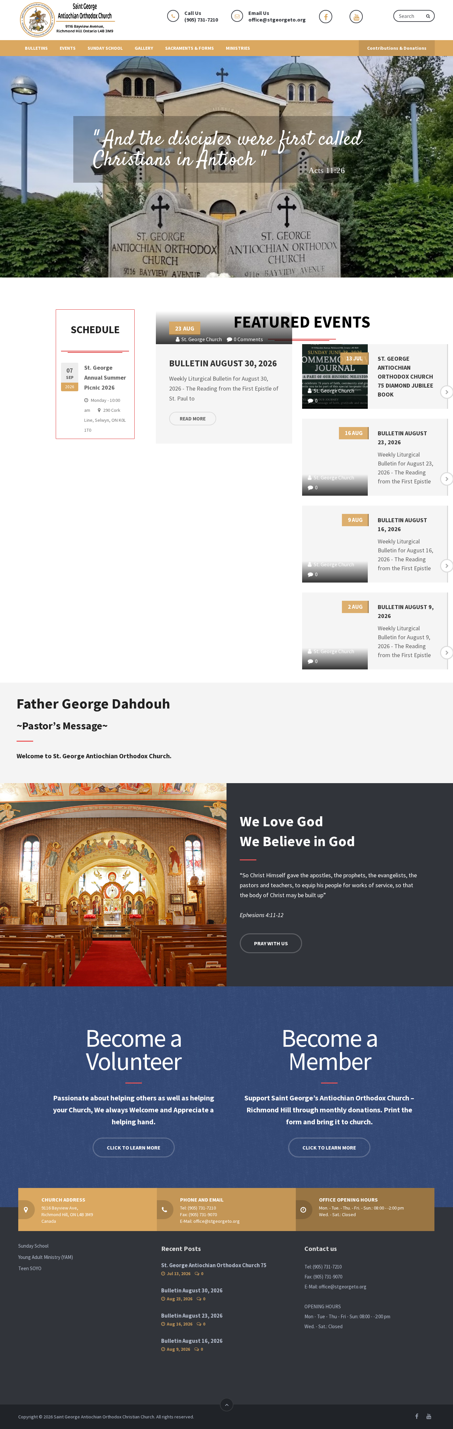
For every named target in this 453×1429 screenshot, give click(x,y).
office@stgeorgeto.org (277, 19)
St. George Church (201, 339)
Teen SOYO (29, 1268)
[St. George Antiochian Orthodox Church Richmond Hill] (68, 20)
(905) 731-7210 (202, 1208)
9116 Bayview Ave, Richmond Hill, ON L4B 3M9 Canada (67, 1214)
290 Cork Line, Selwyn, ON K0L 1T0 (105, 420)
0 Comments (248, 339)
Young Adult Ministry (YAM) (45, 1257)
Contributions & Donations (396, 48)
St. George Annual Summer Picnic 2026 (105, 377)
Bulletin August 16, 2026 (192, 1340)
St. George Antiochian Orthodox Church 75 (214, 1265)
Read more (193, 418)
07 (69, 378)
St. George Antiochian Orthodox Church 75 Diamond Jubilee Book (405, 376)
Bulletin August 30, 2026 (223, 363)
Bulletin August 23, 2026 (192, 1315)
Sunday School (33, 1246)
